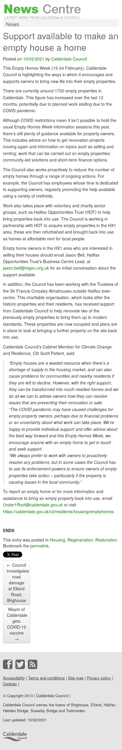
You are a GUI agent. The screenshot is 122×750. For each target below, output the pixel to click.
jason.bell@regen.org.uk (26, 268)
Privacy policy (99, 678)
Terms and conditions (46, 678)
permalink (39, 546)
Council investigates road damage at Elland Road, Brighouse (18, 582)
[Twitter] (20, 664)
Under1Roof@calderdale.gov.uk (33, 505)
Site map (76, 678)
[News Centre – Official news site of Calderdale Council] (42, 11)
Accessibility (14, 678)
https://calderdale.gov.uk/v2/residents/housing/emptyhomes (58, 511)
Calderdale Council (69, 59)
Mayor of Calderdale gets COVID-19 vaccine (17, 624)
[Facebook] (7, 664)
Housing (57, 540)
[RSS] (32, 664)
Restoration (106, 540)
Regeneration (80, 540)
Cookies (10, 684)
